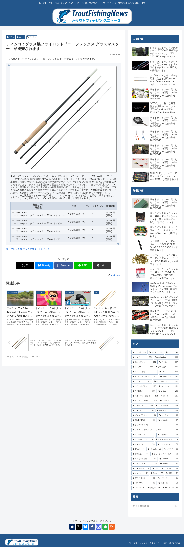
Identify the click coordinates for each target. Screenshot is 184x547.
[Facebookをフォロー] (92, 527)
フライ (11, 37)
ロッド (21, 37)
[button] (102, 265)
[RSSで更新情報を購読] (112, 527)
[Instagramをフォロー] (98, 527)
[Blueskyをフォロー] (85, 527)
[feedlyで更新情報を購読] (105, 527)
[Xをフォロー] (79, 527)
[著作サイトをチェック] (72, 527)
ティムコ (32, 37)
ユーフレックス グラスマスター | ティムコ (28, 249)
